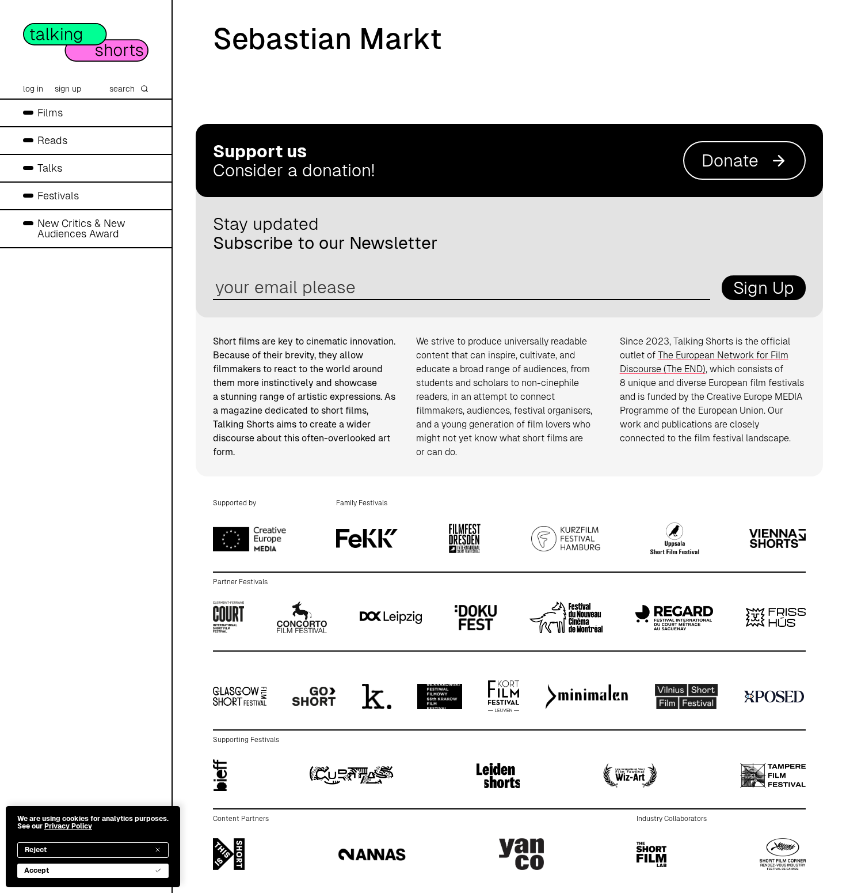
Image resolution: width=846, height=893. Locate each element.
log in (33, 89)
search (122, 89)
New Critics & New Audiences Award (81, 228)
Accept (36, 870)
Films (50, 113)
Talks (49, 168)
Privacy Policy (68, 826)
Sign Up (763, 288)
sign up (68, 89)
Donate (730, 160)
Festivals (58, 196)
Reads (52, 140)
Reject (36, 850)
